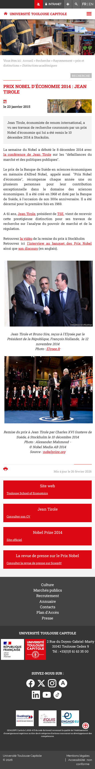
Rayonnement (63, 61)
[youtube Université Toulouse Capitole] (47, 694)
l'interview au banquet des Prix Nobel (59, 243)
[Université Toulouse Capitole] (35, 649)
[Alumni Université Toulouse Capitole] (63, 683)
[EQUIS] (48, 718)
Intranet (54, 4)
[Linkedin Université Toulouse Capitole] (36, 694)
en (91, 4)
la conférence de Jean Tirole (27, 154)
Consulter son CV (18, 516)
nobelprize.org (54, 451)
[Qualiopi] (25, 718)
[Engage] (70, 718)
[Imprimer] (6, 469)
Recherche (43, 61)
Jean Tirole (26, 213)
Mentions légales (77, 755)
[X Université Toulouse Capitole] (41, 683)
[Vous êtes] (38, 4)
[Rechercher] (76, 4)
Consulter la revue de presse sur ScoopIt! (34, 563)
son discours (28, 248)
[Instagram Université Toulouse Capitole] (52, 683)
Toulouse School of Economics (27, 493)
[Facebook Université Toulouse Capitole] (30, 683)
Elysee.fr (53, 349)
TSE (60, 213)
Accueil (28, 61)
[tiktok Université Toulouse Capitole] (57, 694)
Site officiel (14, 540)
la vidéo (26, 238)
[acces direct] (68, 4)
